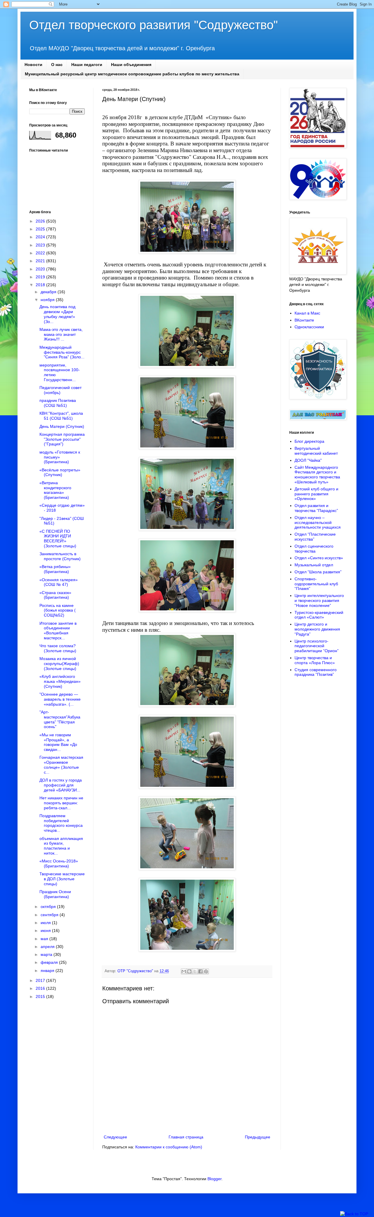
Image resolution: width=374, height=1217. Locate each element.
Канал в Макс (307, 313)
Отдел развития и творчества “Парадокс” (316, 508)
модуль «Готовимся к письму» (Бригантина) (59, 457)
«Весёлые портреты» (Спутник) (59, 472)
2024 (41, 237)
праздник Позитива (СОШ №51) (57, 403)
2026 (41, 221)
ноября (48, 299)
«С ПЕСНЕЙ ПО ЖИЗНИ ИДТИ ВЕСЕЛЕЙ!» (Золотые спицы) (57, 538)
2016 (41, 988)
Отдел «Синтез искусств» (319, 557)
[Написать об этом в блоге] (189, 971)
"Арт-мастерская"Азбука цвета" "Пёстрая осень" (59, 719)
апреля (48, 946)
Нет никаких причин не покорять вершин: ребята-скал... (61, 803)
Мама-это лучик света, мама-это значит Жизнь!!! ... (61, 334)
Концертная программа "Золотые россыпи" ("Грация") (62, 439)
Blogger (214, 1178)
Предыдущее (257, 1137)
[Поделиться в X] (195, 971)
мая (45, 938)
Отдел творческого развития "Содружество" (153, 25)
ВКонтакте (304, 320)
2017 (41, 980)
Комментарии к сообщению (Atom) (168, 1147)
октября (49, 906)
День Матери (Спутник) (61, 426)
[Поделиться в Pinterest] (206, 971)
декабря (49, 291)
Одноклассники (309, 326)
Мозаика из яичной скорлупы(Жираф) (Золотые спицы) (59, 663)
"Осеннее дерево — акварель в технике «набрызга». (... (60, 699)
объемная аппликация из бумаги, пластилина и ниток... (61, 845)
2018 (41, 284)
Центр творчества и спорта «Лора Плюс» (315, 660)
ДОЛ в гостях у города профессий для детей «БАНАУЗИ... (60, 785)
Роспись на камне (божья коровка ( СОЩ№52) (57, 610)
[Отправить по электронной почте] (184, 971)
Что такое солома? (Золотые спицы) (57, 648)
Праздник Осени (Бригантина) (55, 894)
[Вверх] (354, 1214)
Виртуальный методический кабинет (316, 451)
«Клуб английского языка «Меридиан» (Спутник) (60, 681)
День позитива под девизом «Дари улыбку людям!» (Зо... (57, 314)
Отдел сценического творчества (314, 548)
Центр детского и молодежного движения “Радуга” (317, 629)
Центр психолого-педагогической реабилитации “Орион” (317, 646)
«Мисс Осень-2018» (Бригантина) (58, 863)
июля (46, 922)
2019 (41, 277)
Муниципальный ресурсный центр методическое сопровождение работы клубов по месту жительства (132, 74)
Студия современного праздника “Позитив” (316, 672)
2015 (41, 996)
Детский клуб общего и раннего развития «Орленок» (316, 494)
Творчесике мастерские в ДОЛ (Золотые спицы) (62, 878)
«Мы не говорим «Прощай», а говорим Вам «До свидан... (58, 742)
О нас (57, 64)
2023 (41, 245)
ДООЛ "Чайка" (308, 460)
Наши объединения (131, 64)
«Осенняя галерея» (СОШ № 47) (58, 582)
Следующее (115, 1137)
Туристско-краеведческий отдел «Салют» (319, 615)
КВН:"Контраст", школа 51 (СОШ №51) (61, 416)
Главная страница (186, 1137)
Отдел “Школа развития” (318, 572)
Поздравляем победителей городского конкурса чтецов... (61, 823)
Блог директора (309, 441)
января (48, 970)
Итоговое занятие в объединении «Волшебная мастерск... (58, 630)
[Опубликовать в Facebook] (200, 971)
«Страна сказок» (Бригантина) (55, 595)
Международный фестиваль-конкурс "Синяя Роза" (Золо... (61, 352)
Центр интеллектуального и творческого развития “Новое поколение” (319, 600)
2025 (41, 229)
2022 (41, 253)
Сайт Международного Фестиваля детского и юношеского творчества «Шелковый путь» (317, 474)
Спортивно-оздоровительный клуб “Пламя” (316, 584)
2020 (41, 269)
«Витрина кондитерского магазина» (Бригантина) (55, 490)
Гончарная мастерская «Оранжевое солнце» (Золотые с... (61, 764)
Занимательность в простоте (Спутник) (60, 556)
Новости (33, 64)
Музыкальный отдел (314, 565)
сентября (50, 914)
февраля (50, 962)
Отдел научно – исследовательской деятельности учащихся (318, 522)
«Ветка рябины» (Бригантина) (55, 569)
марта (47, 954)
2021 (41, 260)
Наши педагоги (86, 64)
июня (46, 930)
